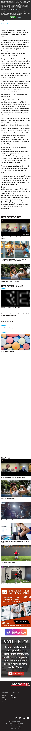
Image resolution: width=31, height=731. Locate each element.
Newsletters (13, 697)
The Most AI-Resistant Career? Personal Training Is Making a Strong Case (13, 259)
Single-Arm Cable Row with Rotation (10, 584)
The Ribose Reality (7, 328)
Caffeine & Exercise (7, 321)
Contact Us (4, 699)
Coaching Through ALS (7, 519)
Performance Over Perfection (10, 281)
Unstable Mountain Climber (8, 562)
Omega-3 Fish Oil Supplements (10, 308)
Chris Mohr (5, 23)
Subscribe (13, 695)
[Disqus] (16, 380)
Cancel (12, 701)
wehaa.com (17, 728)
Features (16, 217)
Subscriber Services (15, 692)
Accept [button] (12, 17)
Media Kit (4, 695)
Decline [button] (19, 17)
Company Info (5, 692)
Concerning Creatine (7, 351)
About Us (4, 697)
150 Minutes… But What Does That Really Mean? (14, 237)
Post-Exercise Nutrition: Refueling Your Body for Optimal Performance (15, 314)
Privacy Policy (17, 9)
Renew (12, 699)
